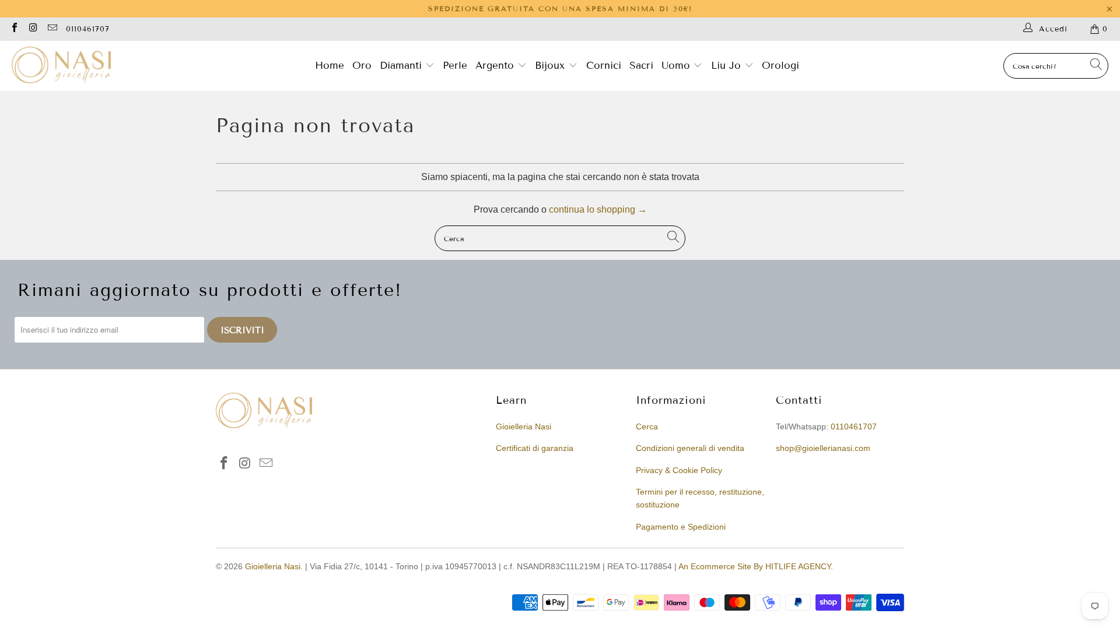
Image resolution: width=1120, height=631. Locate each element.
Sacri (641, 65)
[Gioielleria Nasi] (61, 66)
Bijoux (551, 65)
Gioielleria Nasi (523, 426)
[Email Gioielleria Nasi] (52, 28)
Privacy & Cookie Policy (679, 470)
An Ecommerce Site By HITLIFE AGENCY (754, 566)
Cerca (647, 426)
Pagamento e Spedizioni (681, 526)
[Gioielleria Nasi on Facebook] (14, 28)
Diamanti (402, 65)
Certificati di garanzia (534, 448)
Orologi (780, 65)
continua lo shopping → (598, 209)
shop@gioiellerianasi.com (823, 448)
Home (329, 65)
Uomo (678, 65)
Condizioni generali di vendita (690, 448)
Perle (455, 65)
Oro (362, 65)
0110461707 (88, 29)
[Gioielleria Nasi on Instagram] (32, 28)
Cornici (603, 65)
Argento (494, 65)
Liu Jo (727, 65)
